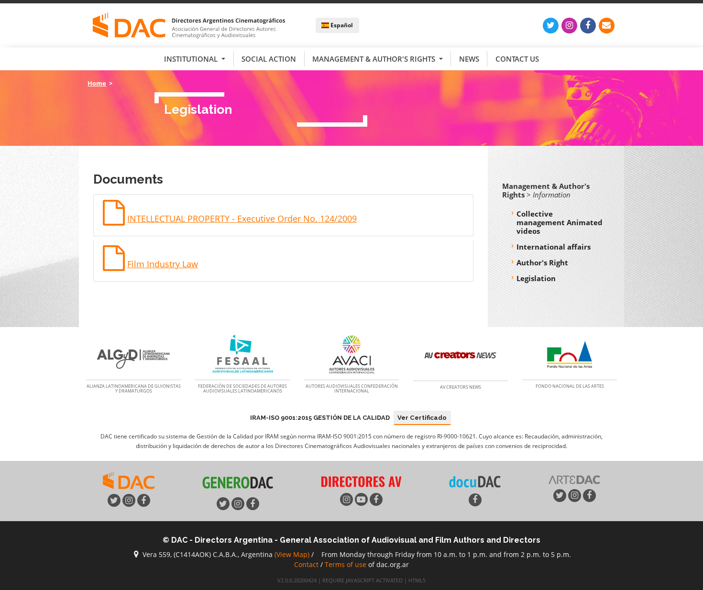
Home (97, 83)
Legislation (536, 278)
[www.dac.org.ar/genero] (237, 483)
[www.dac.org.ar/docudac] (475, 481)
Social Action (269, 59)
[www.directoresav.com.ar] (361, 481)
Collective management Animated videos (559, 222)
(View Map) (292, 554)
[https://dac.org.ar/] (189, 25)
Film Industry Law (162, 264)
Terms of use (345, 564)
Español (341, 25)
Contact (306, 564)
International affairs (553, 246)
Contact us (517, 59)
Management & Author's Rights (374, 59)
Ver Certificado (422, 417)
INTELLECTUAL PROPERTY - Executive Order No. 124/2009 (242, 218)
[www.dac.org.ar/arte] (574, 478)
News (469, 59)
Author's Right (542, 262)
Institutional (192, 59)
